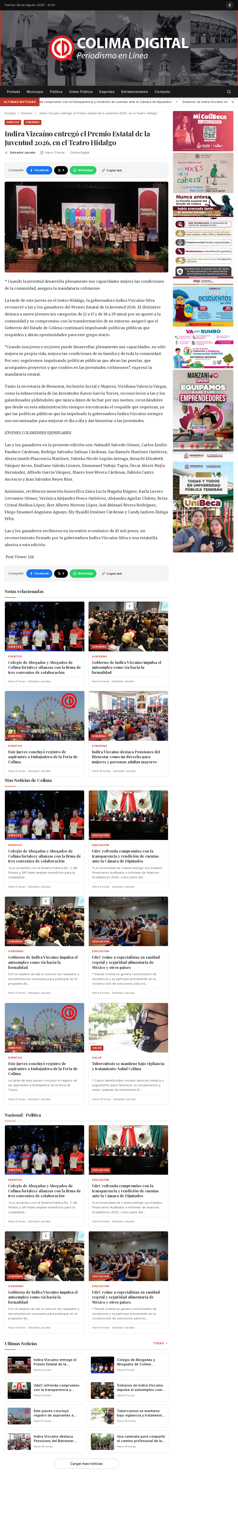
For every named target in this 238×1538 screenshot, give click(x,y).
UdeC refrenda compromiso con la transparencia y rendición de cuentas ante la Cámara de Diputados (125, 856)
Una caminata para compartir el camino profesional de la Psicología (141, 1440)
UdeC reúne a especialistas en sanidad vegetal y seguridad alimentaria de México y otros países (126, 962)
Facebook (41, 170)
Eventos (27, 113)
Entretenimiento (134, 92)
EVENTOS (13, 122)
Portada (13, 92)
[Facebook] (229, 5)
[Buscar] (229, 92)
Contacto (162, 92)
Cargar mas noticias (86, 1464)
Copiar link (114, 170)
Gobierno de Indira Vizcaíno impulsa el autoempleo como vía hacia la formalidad (123, 102)
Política (56, 92)
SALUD (97, 1057)
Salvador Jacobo (22, 152)
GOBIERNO (33, 122)
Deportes (107, 92)
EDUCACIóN (100, 845)
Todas (158, 1343)
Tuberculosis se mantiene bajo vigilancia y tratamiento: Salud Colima (128, 1066)
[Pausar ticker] (233, 102)
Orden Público (81, 92)
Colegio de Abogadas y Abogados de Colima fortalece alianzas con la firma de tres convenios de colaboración (44, 667)
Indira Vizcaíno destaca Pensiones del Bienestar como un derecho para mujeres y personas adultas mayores (126, 756)
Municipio (35, 92)
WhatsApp (85, 170)
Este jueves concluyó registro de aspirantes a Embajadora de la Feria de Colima (43, 756)
